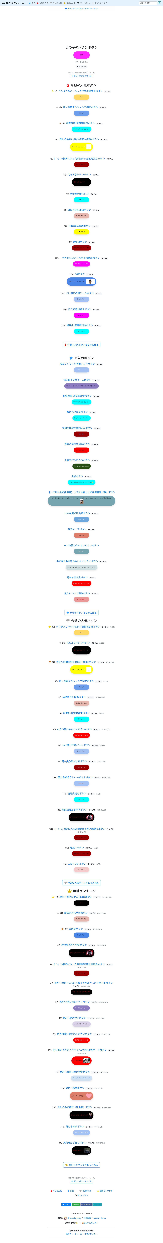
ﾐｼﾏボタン (84, 274)
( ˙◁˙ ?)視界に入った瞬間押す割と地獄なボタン (83, 158)
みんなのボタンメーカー (14, 3)
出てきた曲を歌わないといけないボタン (81, 561)
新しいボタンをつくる (82, 76)
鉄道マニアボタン (81, 529)
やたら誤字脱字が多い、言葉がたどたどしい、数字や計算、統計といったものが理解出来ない (81, 499)
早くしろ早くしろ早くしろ (81, 1078)
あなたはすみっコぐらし (81, 583)
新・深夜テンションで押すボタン (84, 107)
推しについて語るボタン (81, 593)
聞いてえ (81, 519)
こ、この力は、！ (81, 450)
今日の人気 (43, 3)
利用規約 (87, 1218)
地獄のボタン (84, 242)
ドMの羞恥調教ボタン (83, 226)
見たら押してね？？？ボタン (78, 1002)
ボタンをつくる (100, 3)
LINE (77, 1204)
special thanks (99, 1218)
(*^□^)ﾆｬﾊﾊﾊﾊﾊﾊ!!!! (78, 817)
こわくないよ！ (81, 870)
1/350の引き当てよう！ (81, 129)
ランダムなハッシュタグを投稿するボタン (84, 91)
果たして (81, 200)
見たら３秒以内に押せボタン (79, 1072)
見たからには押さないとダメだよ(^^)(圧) (81, 567)
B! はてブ (97, 1204)
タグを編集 (82, 67)
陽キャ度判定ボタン (81, 577)
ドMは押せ (81, 232)
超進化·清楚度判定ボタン (84, 325)
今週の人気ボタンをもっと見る (83, 883)
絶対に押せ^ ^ (78, 1150)
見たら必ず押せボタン (78, 1143)
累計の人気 (70, 3)
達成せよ (81, 535)
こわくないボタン (81, 864)
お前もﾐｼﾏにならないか (76, 282)
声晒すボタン (80, 929)
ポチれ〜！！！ (81, 370)
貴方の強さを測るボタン (81, 444)
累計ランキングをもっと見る (83, 1165)
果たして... (81, 331)
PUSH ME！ (81, 315)
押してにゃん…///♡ (81, 264)
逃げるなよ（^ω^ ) (81, 735)
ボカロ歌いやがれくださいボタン (78, 729)
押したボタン (84, 3)
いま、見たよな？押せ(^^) (82, 992)
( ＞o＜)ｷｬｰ (78, 1060)
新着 (33, 3)
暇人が (81, 113)
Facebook (87, 1204)
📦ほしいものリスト (90, 1223)
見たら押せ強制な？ (78, 1096)
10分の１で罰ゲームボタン (81, 380)
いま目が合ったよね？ (81, 1024)
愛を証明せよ (81, 599)
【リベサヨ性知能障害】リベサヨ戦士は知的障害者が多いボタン (81, 492)
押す (81, 97)
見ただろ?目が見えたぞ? (80, 1115)
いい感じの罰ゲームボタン (84, 293)
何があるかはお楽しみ (81, 466)
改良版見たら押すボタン (78, 809)
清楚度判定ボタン (83, 194)
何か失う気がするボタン (78, 761)
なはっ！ (81, 783)
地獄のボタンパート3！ (81, 248)
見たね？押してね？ (81, 1132)
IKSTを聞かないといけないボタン (81, 545)
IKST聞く (81, 551)
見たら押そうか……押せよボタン (79, 777)
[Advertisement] (81, 26)
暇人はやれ (81, 767)
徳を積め (81, 434)
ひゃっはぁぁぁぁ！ (79, 147)
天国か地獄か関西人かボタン (81, 428)
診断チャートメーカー (75, 1234)
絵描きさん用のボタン (83, 210)
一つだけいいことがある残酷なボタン (83, 258)
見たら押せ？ (81, 935)
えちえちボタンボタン (83, 174)
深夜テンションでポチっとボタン (81, 364)
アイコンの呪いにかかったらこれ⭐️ (81, 482)
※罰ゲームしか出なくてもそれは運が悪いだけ (81, 386)
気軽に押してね (81, 216)
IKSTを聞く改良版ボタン (81, 513)
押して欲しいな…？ (81, 1008)
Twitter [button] (67, 1204)
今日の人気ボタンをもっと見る (82, 344)
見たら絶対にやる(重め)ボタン (80, 897)
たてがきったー (91, 1234)
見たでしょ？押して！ (81, 418)
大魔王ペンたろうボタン (81, 460)
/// (81, 55)
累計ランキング (105, 1191)
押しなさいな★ (81, 165)
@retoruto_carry (75, 1218)
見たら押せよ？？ (80, 182)
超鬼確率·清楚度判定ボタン (84, 123)
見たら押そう (81, 299)
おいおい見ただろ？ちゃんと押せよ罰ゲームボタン (83, 1050)
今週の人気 (57, 3)
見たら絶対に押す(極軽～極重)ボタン (83, 139)
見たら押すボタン (79, 1088)
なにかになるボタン (81, 412)
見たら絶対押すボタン (83, 309)
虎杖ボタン (81, 476)
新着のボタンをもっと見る (83, 613)
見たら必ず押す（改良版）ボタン (78, 1107)
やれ (81, 903)
